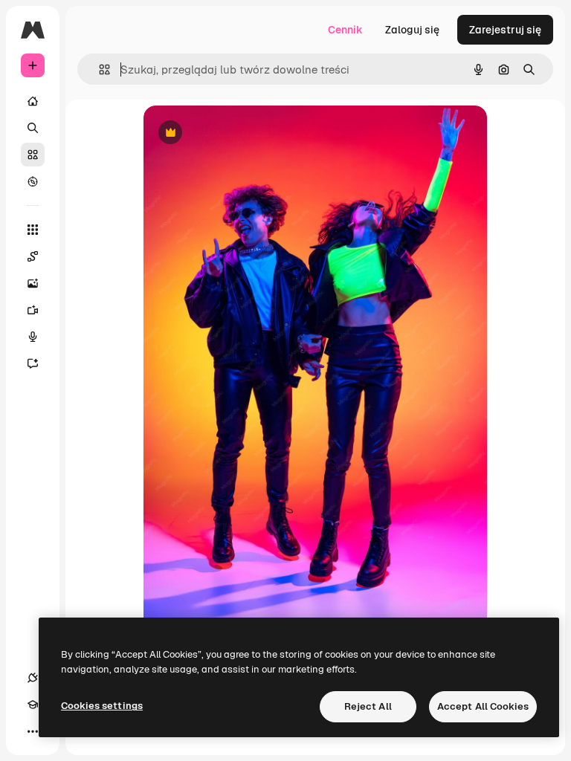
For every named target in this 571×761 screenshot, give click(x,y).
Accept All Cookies (483, 706)
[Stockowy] (33, 154)
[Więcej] (33, 731)
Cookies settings (102, 705)
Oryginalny (246, 133)
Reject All (368, 706)
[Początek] (33, 101)
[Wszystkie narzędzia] (33, 230)
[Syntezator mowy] (33, 337)
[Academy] (33, 704)
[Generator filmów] (33, 310)
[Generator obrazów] (33, 283)
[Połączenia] (33, 678)
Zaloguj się (412, 29)
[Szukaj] (33, 128)
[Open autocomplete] (98, 69)
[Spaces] (33, 256)
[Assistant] (33, 363)
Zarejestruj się (505, 29)
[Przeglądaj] (33, 181)
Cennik (345, 29)
